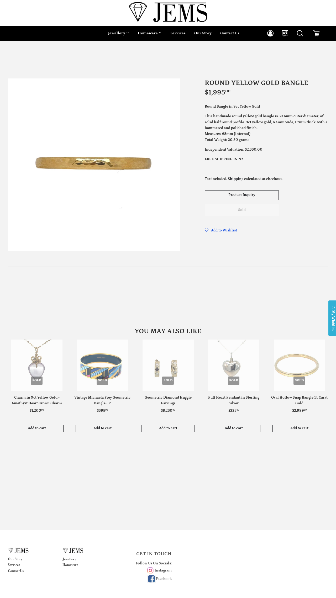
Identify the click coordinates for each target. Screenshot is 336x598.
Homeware (148, 33)
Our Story (203, 33)
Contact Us (229, 33)
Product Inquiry (241, 195)
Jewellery (117, 33)
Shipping (235, 179)
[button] (221, 230)
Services (178, 33)
